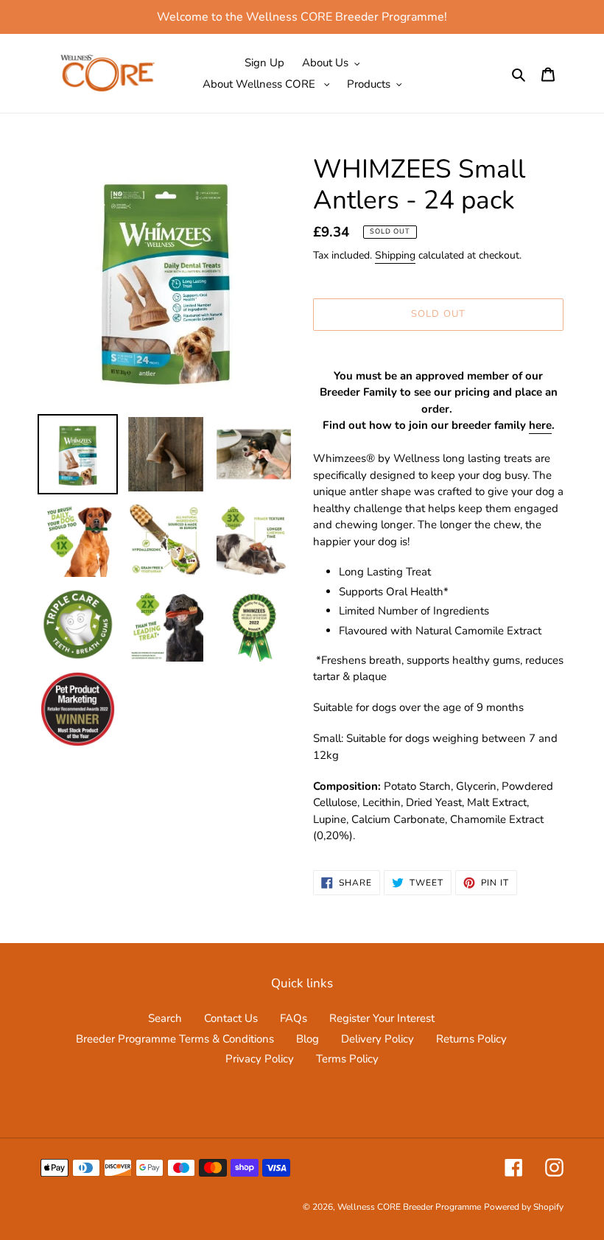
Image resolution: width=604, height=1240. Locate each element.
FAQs (293, 1018)
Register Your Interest (382, 1018)
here (540, 425)
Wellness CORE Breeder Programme (409, 1207)
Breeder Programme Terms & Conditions (175, 1038)
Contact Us (231, 1018)
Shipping (395, 255)
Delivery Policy (377, 1038)
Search (165, 1018)
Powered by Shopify (523, 1207)
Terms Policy (347, 1058)
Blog (307, 1038)
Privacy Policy (259, 1058)
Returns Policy (471, 1038)
